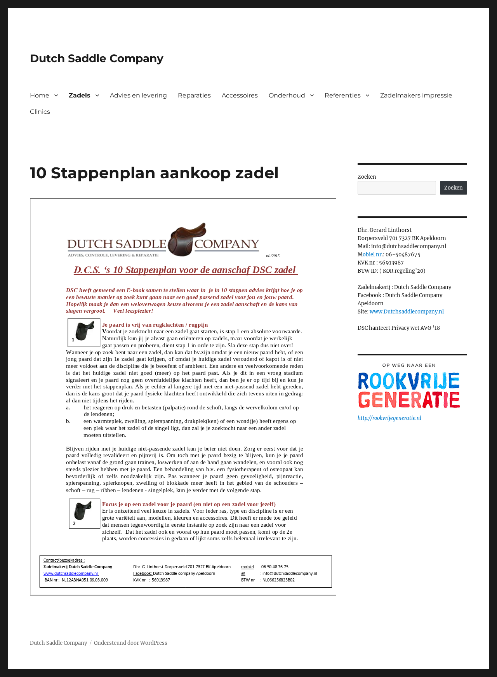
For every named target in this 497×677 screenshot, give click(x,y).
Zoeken (367, 177)
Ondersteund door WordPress (130, 643)
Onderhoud (287, 95)
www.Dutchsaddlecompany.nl (407, 311)
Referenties (343, 95)
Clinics (40, 111)
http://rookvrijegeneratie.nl (389, 418)
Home (39, 95)
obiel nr (372, 254)
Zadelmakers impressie (416, 95)
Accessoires (240, 95)
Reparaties (194, 95)
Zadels (79, 95)
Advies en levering (138, 95)
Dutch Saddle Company (96, 58)
